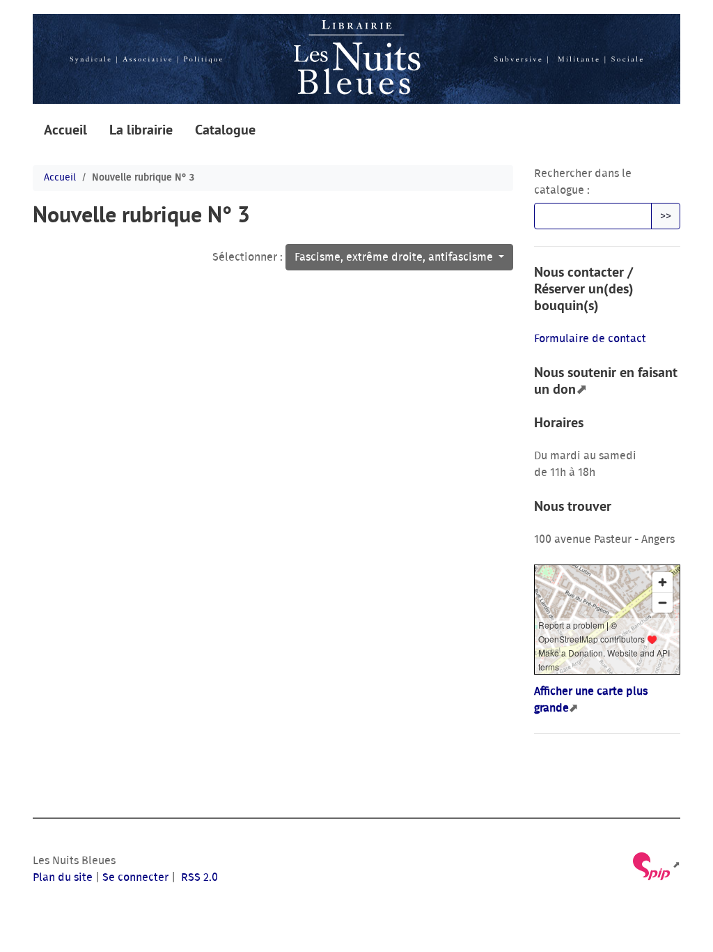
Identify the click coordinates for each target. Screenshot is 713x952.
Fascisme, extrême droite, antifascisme (395, 257)
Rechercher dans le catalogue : (583, 182)
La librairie (141, 130)
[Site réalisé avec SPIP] (655, 865)
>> (665, 216)
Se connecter (135, 877)
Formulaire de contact (590, 338)
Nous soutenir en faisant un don (605, 380)
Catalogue (225, 130)
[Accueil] (356, 59)
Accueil (65, 130)
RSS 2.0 (198, 877)
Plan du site (63, 877)
